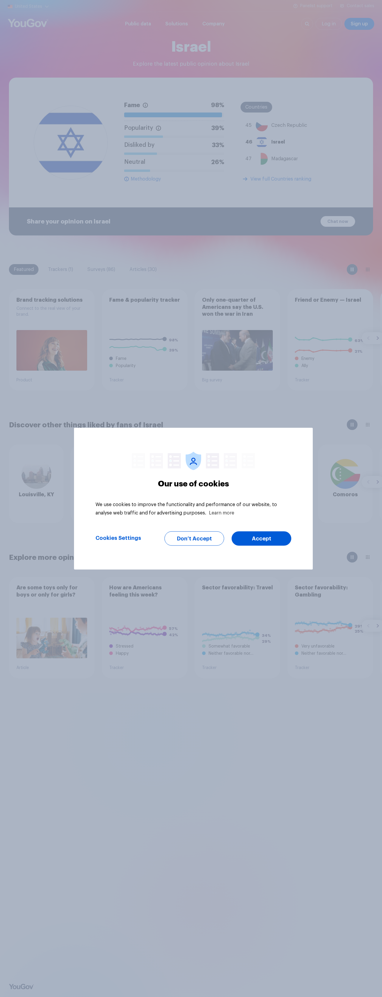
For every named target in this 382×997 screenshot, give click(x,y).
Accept (261, 538)
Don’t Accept (194, 538)
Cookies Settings (118, 537)
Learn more (221, 512)
